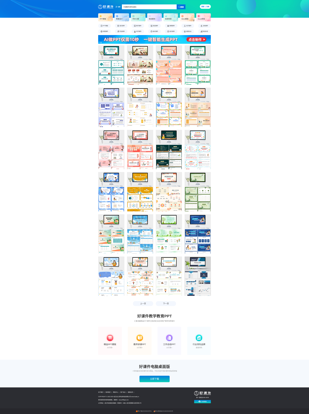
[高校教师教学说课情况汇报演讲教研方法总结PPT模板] (169, 191)
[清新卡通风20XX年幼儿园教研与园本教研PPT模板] (111, 276)
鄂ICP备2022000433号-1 (145, 411)
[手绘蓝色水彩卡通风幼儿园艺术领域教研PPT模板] (111, 191)
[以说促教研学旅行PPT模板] (140, 65)
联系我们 (108, 392)
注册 (207, 6)
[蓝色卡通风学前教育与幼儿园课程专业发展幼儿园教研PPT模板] (198, 234)
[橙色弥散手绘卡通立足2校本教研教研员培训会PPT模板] (140, 149)
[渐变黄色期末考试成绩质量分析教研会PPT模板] (140, 107)
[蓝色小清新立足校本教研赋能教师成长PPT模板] (111, 107)
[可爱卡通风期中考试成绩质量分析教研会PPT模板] (111, 234)
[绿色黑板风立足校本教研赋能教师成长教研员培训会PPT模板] (169, 149)
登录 (202, 6)
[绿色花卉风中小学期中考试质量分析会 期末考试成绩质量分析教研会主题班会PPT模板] (198, 191)
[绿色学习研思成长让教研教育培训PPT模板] (169, 234)
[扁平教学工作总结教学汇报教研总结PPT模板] (140, 191)
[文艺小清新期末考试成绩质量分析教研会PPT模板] (198, 65)
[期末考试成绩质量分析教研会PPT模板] (111, 65)
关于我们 (100, 392)
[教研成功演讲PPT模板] (198, 276)
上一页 (143, 303)
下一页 (166, 303)
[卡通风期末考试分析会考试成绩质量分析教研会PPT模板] (169, 107)
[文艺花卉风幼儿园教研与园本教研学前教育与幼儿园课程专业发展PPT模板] (140, 276)
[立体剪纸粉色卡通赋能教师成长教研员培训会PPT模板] (111, 149)
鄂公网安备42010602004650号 (164, 411)
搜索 (182, 7)
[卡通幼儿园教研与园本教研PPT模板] (169, 276)
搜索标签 (130, 392)
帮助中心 (115, 392)
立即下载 (154, 379)
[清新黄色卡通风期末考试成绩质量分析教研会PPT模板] (198, 107)
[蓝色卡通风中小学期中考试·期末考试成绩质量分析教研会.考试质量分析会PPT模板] (140, 234)
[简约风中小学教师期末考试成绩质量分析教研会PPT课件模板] (169, 65)
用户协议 (123, 392)
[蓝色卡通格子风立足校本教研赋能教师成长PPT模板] (198, 149)
